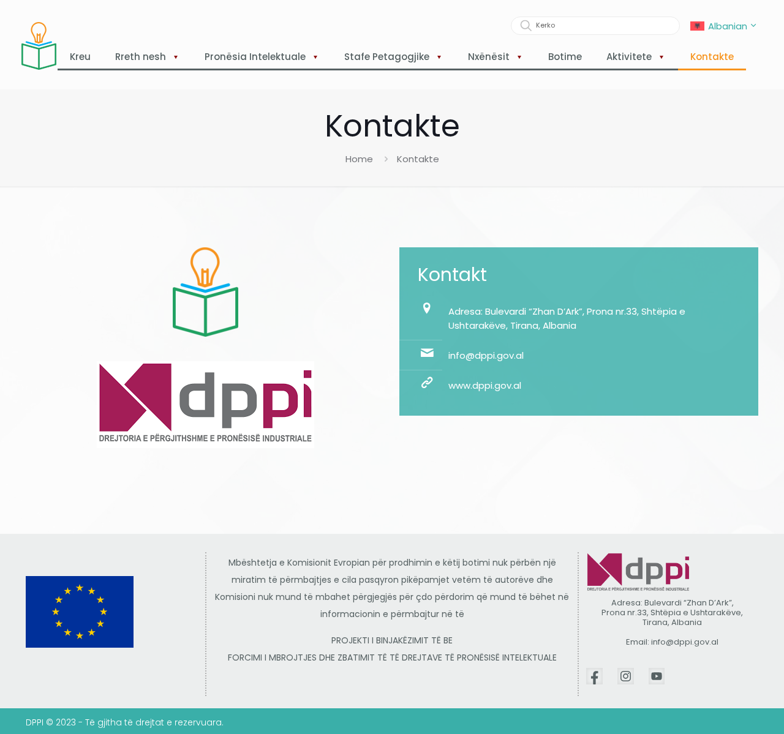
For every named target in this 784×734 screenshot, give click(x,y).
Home (359, 158)
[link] (594, 676)
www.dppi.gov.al (484, 385)
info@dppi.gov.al (486, 355)
